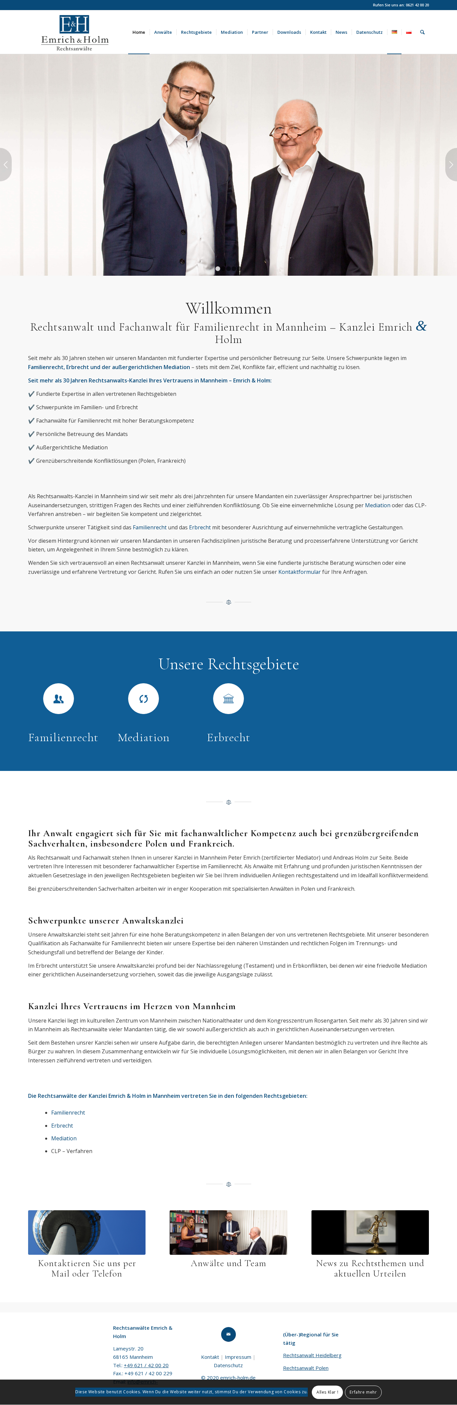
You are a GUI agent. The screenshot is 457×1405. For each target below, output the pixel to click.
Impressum (238, 1356)
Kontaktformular (299, 572)
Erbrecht (200, 527)
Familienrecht (150, 527)
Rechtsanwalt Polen (306, 1368)
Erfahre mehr (363, 1392)
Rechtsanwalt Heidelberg (312, 1355)
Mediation (377, 505)
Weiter (451, 164)
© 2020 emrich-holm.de (228, 1377)
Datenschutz (228, 1365)
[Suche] (422, 32)
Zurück (6, 164)
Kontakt (210, 1356)
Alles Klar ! (327, 1392)
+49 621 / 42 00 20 (146, 1365)
